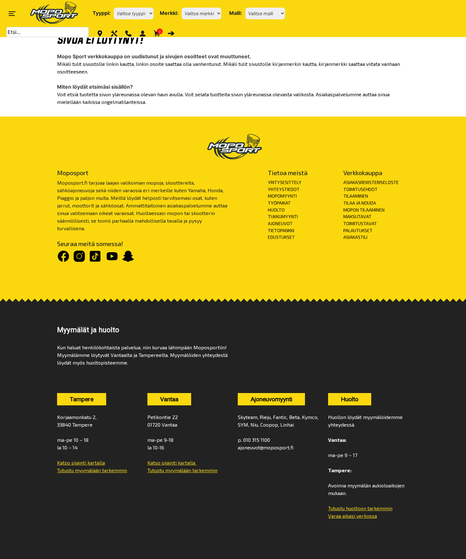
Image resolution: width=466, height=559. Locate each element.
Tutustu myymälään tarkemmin (92, 470)
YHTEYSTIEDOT (284, 189)
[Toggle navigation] (12, 13)
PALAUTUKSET (357, 230)
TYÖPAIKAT (279, 203)
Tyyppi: (102, 13)
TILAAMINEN (355, 196)
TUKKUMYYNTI (283, 216)
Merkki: (169, 13)
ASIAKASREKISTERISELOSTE (371, 182)
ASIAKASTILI (355, 237)
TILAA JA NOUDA (359, 203)
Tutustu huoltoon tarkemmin (360, 508)
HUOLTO (276, 210)
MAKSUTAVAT (357, 216)
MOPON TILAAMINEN (364, 210)
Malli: (235, 13)
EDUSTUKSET (281, 237)
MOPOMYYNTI (282, 196)
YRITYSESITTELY (284, 182)
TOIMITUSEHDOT (360, 189)
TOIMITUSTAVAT (360, 223)
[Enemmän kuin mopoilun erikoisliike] (48, 13)
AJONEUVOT (280, 223)
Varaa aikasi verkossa (352, 516)
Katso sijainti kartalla (81, 463)
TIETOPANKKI (281, 230)
